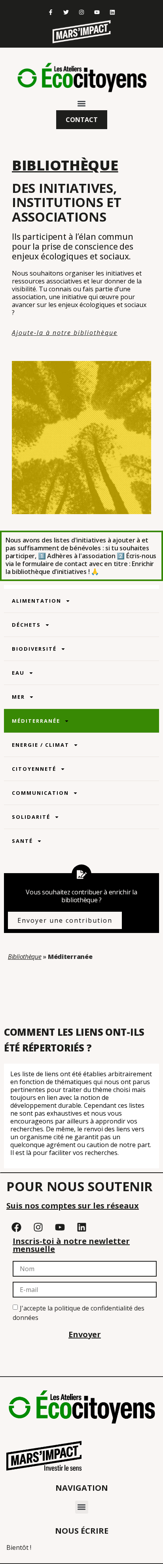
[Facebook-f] (50, 12)
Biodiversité (34, 648)
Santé (22, 840)
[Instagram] (81, 12)
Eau (18, 672)
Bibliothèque (25, 956)
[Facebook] (16, 1227)
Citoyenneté (34, 768)
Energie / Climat (40, 744)
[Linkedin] (112, 12)
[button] (81, 103)
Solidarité (31, 816)
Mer (18, 696)
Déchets (26, 624)
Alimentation (36, 600)
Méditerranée (36, 720)
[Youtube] (97, 12)
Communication (40, 792)
